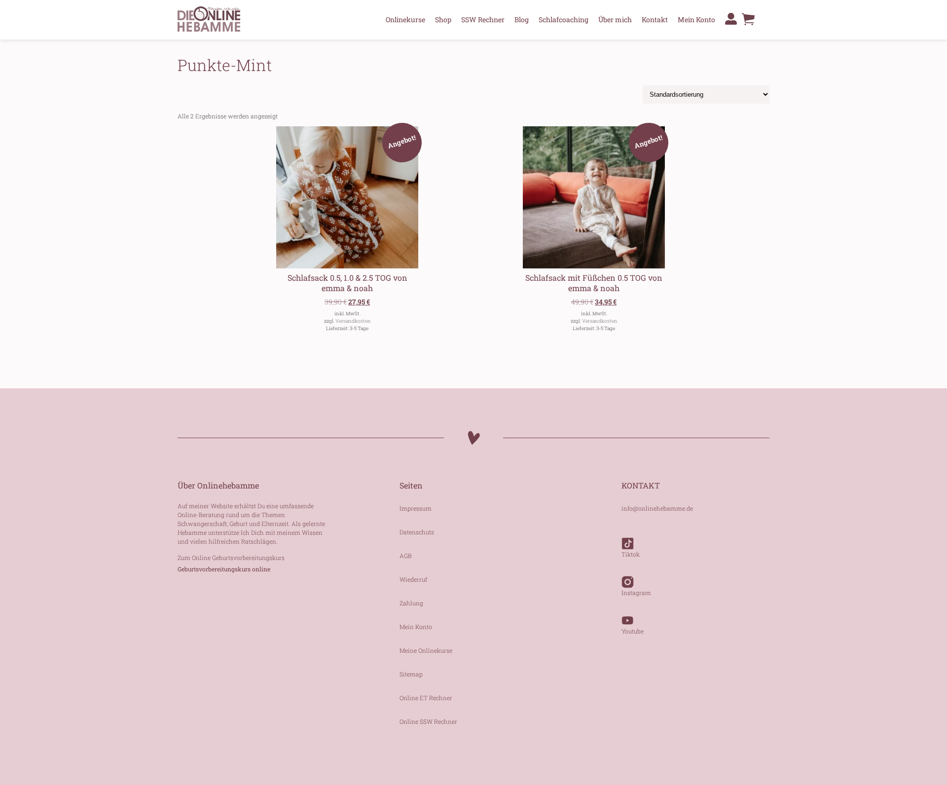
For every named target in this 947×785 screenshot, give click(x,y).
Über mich (615, 19)
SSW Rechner (483, 19)
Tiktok (630, 554)
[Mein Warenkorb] (748, 21)
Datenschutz (417, 532)
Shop (443, 19)
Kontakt (655, 19)
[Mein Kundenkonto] (731, 19)
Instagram (636, 593)
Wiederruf (413, 579)
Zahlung (411, 603)
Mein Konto (696, 19)
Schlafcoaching (563, 19)
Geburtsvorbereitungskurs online (224, 569)
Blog (521, 19)
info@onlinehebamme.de (657, 508)
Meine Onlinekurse (426, 650)
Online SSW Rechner (428, 721)
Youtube (632, 631)
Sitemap (411, 674)
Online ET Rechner (426, 698)
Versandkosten (353, 321)
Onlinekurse (405, 19)
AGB (406, 556)
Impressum (416, 508)
